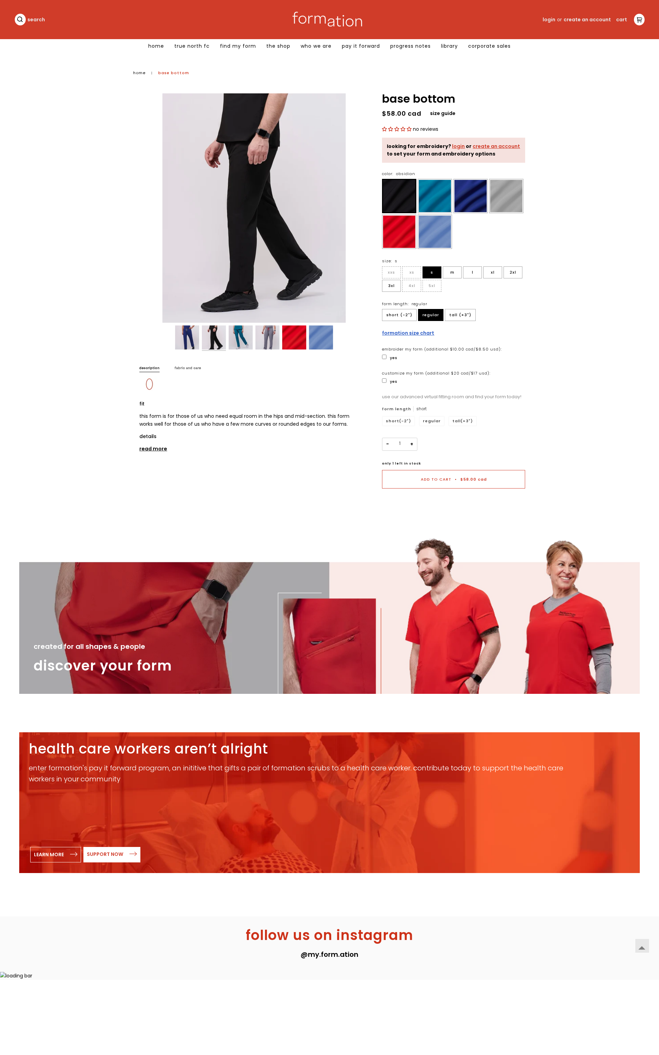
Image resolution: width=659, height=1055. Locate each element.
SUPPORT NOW (105, 854)
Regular (431, 315)
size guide (442, 113)
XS (411, 272)
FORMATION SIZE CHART (408, 333)
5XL (432, 285)
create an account (496, 146)
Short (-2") (399, 315)
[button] (397, 129)
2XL (513, 272)
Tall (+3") (460, 315)
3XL (391, 285)
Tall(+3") (462, 421)
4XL (411, 285)
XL (493, 272)
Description (149, 368)
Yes (393, 357)
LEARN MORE (49, 854)
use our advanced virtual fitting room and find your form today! (451, 396)
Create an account (587, 19)
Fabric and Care (188, 368)
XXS (391, 272)
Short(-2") (398, 421)
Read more (153, 448)
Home (139, 73)
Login (549, 19)
